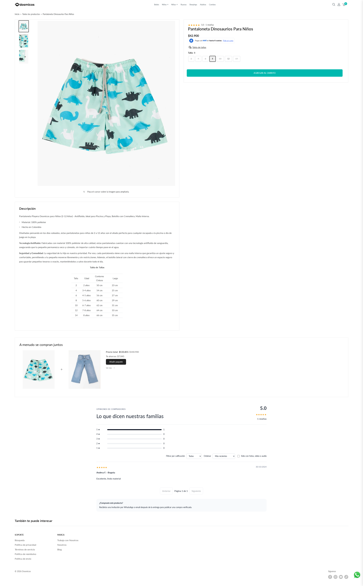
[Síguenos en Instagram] (335, 577)
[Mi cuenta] (338, 4)
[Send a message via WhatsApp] (357, 574)
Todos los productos (31, 14)
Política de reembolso (25, 554)
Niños (164, 4)
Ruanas (184, 4)
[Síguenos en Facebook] (330, 577)
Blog (59, 549)
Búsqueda (20, 540)
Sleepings (193, 4)
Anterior (166, 491)
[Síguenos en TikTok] (346, 577)
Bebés (156, 4)
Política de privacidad (25, 544)
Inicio (17, 14)
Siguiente (196, 491)
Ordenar (207, 456)
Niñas (173, 4)
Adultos (203, 4)
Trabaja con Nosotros (67, 540)
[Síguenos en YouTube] (341, 577)
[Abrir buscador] (333, 4)
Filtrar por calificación (175, 456)
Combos (212, 4)
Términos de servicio (25, 549)
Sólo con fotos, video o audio (254, 456)
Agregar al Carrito (265, 73)
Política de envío (23, 558)
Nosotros (62, 544)
